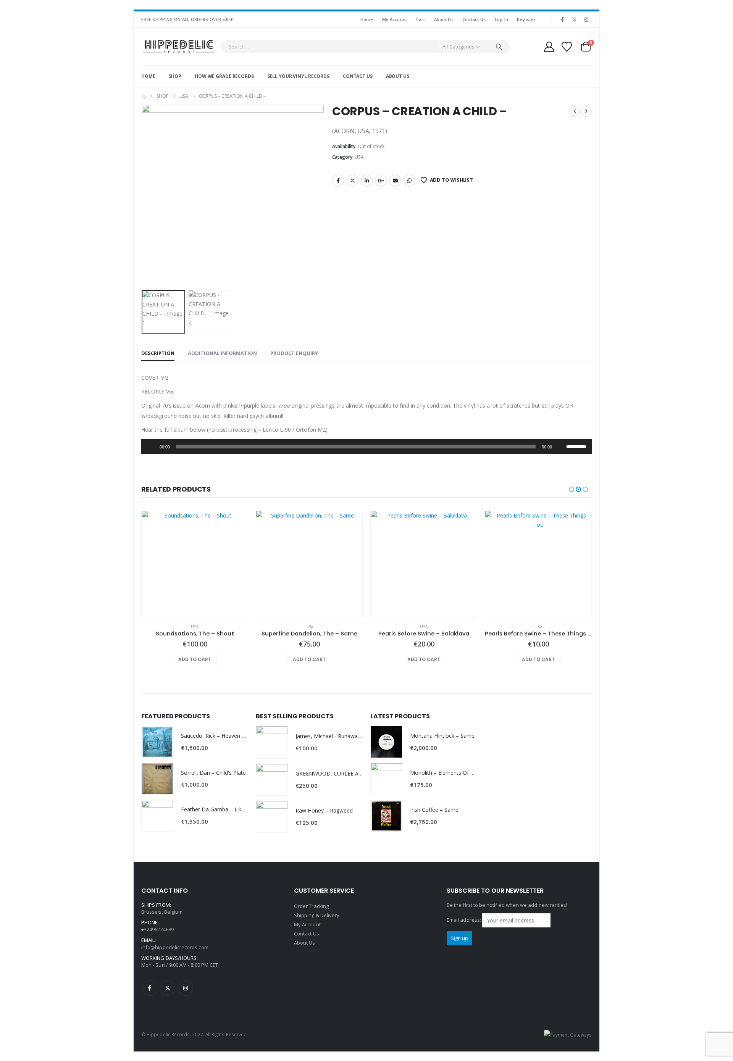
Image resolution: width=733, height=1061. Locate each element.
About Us (444, 19)
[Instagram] (586, 19)
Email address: (464, 919)
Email (395, 180)
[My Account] (549, 47)
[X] (575, 19)
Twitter (352, 180)
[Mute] (560, 446)
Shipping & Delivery (316, 915)
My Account (394, 19)
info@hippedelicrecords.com (174, 947)
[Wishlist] (567, 47)
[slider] (577, 446)
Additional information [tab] (222, 353)
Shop (175, 76)
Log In (502, 19)
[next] (586, 111)
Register (526, 19)
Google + (381, 180)
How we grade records (224, 76)
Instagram (185, 988)
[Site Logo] (178, 46)
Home (366, 19)
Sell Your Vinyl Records (298, 76)
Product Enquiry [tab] (294, 353)
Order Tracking (311, 906)
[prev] (575, 111)
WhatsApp (409, 180)
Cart (420, 19)
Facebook (338, 180)
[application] (366, 446)
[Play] (151, 446)
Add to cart (194, 659)
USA (359, 157)
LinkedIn (367, 180)
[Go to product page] (195, 564)
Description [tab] (157, 353)
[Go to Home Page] (143, 96)
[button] (143, 196)
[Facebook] (562, 19)
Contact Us (474, 19)
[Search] (499, 46)
